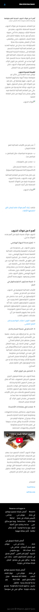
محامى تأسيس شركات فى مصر (20, 516)
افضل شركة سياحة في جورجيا (21, 561)
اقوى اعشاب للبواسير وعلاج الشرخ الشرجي (21, 322)
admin (28, 20)
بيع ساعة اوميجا (23, 527)
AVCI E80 (16, 579)
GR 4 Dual (27, 550)
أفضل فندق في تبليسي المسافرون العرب (20, 555)
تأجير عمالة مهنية (22, 531)
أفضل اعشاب (13, 20)
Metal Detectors (17, 519)
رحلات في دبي (19, 544)
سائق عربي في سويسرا (13, 589)
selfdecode (30, 492)
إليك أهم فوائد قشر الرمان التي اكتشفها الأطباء (20, 209)
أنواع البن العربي (22, 553)
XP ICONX (31, 521)
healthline (31, 487)
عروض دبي (21, 515)
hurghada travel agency (19, 586)
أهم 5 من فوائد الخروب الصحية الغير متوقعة (19, 18)
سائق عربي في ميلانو (21, 560)
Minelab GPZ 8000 (19, 576)
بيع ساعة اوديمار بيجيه (20, 581)
